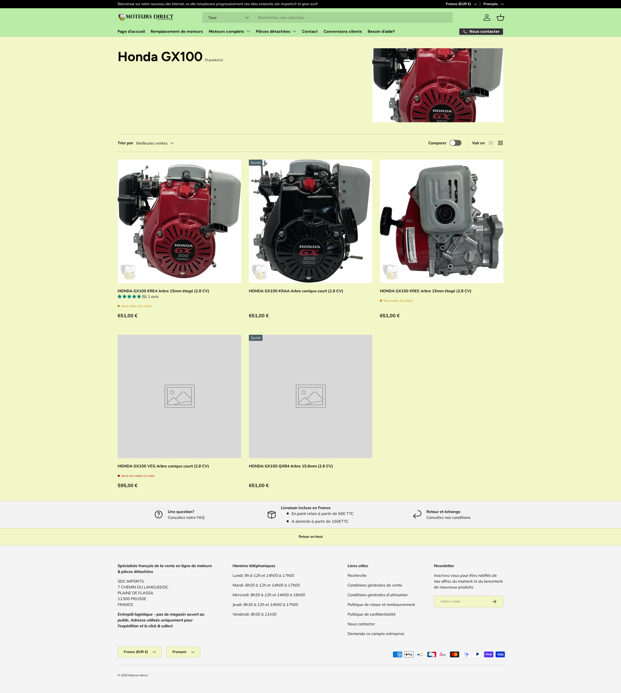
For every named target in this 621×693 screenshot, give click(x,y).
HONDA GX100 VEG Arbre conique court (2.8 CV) (163, 466)
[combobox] (327, 17)
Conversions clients (343, 31)
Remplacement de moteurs (177, 31)
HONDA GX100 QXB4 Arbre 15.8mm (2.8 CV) (291, 466)
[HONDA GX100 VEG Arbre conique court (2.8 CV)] (179, 396)
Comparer (437, 142)
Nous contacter (361, 623)
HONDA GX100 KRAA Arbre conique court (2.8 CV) (296, 290)
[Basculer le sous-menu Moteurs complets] (248, 31)
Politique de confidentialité (372, 614)
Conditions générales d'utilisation (378, 594)
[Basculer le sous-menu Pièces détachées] (294, 31)
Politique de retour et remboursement (381, 604)
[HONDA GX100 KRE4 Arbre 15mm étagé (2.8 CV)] (179, 221)
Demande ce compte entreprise (376, 633)
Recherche (357, 575)
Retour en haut (311, 536)
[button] (500, 17)
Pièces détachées (273, 31)
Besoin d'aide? (381, 31)
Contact (310, 31)
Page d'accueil (131, 31)
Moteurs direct (137, 675)
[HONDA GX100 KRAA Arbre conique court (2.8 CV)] (310, 221)
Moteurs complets (226, 31)
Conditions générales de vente (375, 585)
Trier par (125, 142)
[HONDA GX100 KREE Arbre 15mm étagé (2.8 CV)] (441, 221)
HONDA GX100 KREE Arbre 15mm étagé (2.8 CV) (426, 290)
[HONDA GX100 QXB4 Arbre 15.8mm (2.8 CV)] (310, 396)
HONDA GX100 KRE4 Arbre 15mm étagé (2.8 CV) (163, 290)
